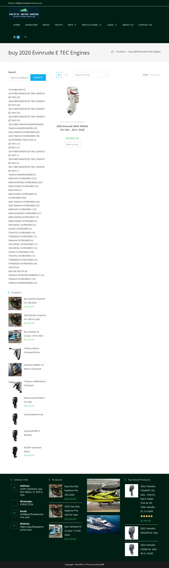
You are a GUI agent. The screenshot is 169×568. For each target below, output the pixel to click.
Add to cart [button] (72, 144)
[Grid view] (59, 75)
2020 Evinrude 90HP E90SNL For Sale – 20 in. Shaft (72, 128)
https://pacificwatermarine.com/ (32, 528)
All (159, 74)
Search (12, 72)
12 (150, 74)
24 (154, 74)
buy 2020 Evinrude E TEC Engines (145, 51)
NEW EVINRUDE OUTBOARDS (72, 122)
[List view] (66, 75)
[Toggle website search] (25, 37)
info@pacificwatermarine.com (31, 516)
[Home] (112, 51)
